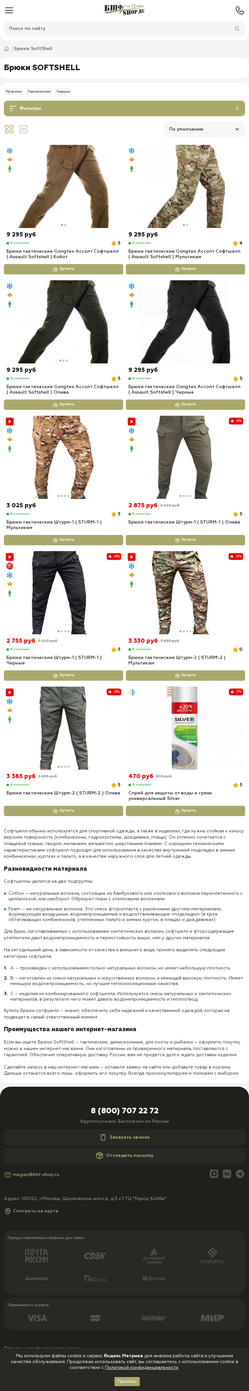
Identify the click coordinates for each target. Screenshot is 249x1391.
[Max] (214, 1175)
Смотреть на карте (35, 1211)
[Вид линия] (23, 129)
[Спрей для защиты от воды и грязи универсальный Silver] (185, 728)
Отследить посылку (130, 1155)
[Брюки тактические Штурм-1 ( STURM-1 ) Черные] (63, 592)
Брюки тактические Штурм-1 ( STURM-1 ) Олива (184, 522)
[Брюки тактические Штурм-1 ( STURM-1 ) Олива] (185, 457)
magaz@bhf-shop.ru (36, 1174)
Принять (127, 1381)
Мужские (14, 91)
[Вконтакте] (227, 1175)
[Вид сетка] (9, 129)
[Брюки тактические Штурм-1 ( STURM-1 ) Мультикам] (63, 457)
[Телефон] (240, 10)
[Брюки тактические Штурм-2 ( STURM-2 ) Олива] (63, 728)
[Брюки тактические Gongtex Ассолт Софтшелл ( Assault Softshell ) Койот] (63, 186)
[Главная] (124, 10)
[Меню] (9, 10)
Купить (67, 269)
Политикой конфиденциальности (141, 1367)
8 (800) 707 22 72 (125, 1111)
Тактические (39, 91)
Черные (63, 91)
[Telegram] (240, 1175)
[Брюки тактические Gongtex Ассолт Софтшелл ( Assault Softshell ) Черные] (185, 321)
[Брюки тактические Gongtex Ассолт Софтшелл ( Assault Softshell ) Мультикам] (185, 186)
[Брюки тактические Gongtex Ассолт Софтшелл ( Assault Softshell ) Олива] (63, 321)
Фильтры (30, 108)
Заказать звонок (130, 1137)
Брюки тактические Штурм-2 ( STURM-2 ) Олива (63, 793)
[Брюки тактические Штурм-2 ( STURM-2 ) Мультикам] (185, 592)
